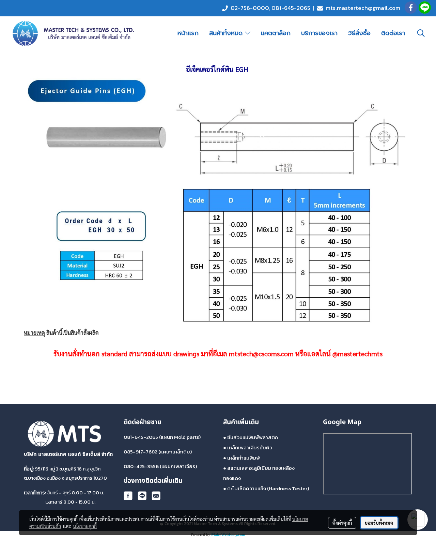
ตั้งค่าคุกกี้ (342, 523)
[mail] (156, 495)
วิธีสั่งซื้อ (359, 33)
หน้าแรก (188, 33)
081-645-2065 (290, 7)
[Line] (142, 495)
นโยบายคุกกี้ (85, 526)
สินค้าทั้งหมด (227, 33)
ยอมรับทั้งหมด (379, 523)
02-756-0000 (250, 7)
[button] (421, 33)
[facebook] (128, 495)
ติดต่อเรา (393, 33)
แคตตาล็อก (276, 33)
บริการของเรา (319, 33)
